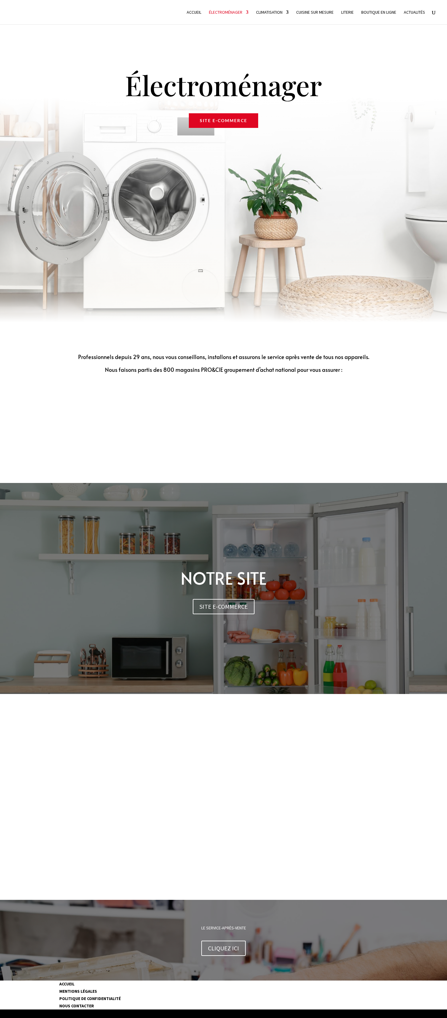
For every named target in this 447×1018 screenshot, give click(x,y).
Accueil (194, 12)
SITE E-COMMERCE (223, 120)
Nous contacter (76, 1006)
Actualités (414, 12)
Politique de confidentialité (90, 998)
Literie (347, 12)
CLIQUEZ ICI (223, 948)
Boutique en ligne (378, 12)
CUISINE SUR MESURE (315, 12)
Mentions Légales (78, 991)
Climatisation (269, 12)
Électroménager (225, 12)
